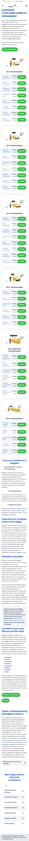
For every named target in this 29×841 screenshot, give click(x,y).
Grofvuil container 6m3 (6, 224)
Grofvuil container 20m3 (5, 431)
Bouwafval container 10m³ (6, 292)
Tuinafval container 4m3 (6, 181)
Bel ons (5, 700)
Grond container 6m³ (6, 243)
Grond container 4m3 (6, 169)
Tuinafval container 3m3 (6, 113)
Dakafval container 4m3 (6, 187)
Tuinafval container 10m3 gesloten (6, 384)
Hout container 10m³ (6, 304)
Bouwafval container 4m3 (6, 151)
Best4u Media (9, 839)
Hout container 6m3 (6, 237)
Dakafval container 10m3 (6, 323)
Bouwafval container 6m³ (6, 218)
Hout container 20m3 (6, 438)
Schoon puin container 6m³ (6, 231)
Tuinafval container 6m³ (6, 255)
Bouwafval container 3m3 (6, 77)
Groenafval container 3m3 (6, 107)
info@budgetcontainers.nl (14, 740)
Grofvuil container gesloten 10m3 (6, 364)
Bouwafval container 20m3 (5, 424)
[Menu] (2, 6)
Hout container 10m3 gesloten (6, 371)
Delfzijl (20, 618)
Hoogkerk (6, 620)
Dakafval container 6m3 (6, 261)
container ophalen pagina (18, 510)
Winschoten (21, 620)
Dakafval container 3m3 (6, 119)
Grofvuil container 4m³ (6, 157)
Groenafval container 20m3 (7, 444)
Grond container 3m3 (6, 101)
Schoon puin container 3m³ (6, 89)
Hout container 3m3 (6, 95)
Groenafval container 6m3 (6, 249)
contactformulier (9, 742)
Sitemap (15, 837)
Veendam (14, 620)
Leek (10, 620)
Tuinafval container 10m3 (6, 317)
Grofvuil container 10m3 (6, 298)
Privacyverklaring (7, 837)
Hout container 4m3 (6, 163)
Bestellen (22, 77)
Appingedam (14, 618)
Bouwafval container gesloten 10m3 (6, 357)
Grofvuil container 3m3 (6, 83)
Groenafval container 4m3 (6, 175)
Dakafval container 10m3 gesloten (6, 392)
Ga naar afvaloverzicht (11, 695)
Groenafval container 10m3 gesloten (6, 377)
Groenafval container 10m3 (6, 311)
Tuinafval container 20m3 (5, 451)
